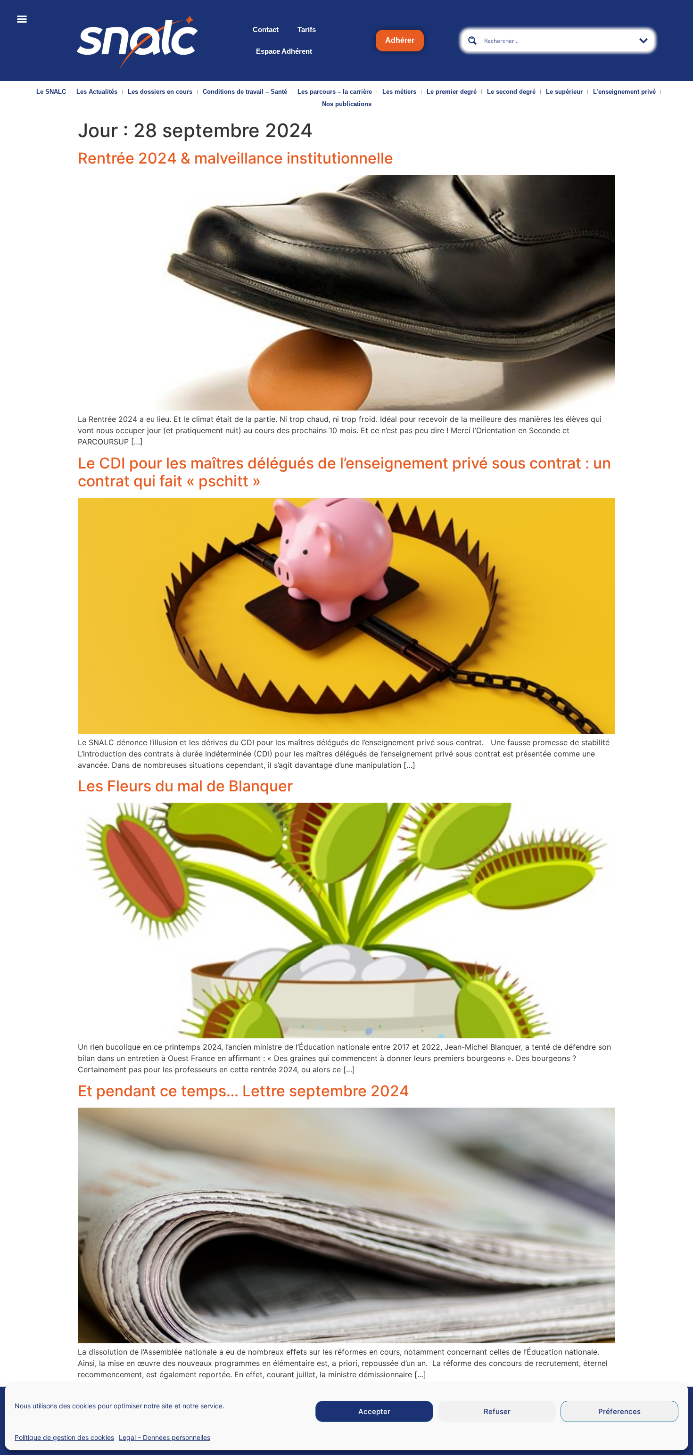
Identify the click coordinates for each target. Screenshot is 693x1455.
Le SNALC (51, 91)
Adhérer (399, 40)
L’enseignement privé (624, 91)
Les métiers (399, 91)
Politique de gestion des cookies (64, 1437)
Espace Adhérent (284, 51)
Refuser (497, 1411)
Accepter (374, 1411)
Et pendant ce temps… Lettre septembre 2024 (243, 1091)
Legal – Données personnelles (164, 1437)
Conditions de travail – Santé (245, 91)
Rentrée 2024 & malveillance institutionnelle (235, 158)
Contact (266, 29)
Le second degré (511, 91)
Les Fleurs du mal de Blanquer (185, 786)
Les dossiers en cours (160, 91)
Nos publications (346, 103)
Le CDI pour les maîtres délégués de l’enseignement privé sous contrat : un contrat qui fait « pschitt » (344, 472)
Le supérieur (564, 91)
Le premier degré (452, 91)
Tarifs (306, 29)
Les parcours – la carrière (334, 91)
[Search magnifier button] (472, 40)
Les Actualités (96, 91)
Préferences (619, 1411)
